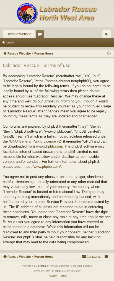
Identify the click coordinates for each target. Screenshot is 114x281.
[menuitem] (91, 257)
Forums (41, 35)
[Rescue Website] (57, 13)
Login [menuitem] (108, 35)
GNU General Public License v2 (35, 141)
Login (10, 42)
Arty (47, 270)
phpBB (42, 265)
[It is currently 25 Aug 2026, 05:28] (109, 53)
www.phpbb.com (49, 146)
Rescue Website (19, 34)
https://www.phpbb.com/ (41, 166)
